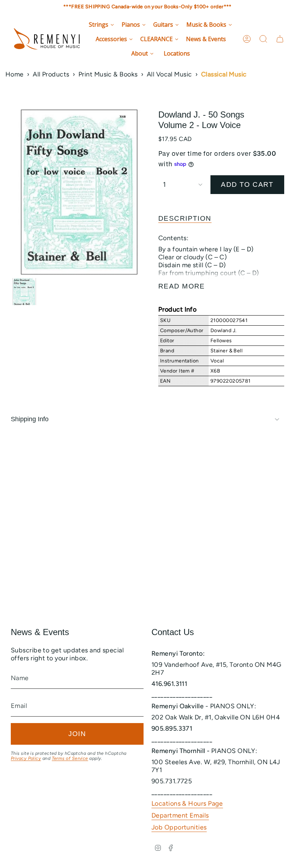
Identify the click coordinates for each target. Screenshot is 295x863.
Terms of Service (70, 758)
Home (14, 74)
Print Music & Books (108, 74)
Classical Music (224, 74)
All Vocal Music (169, 74)
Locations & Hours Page (187, 803)
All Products (51, 74)
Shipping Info (30, 419)
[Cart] (280, 39)
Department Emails (180, 815)
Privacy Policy (26, 758)
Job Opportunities (179, 827)
